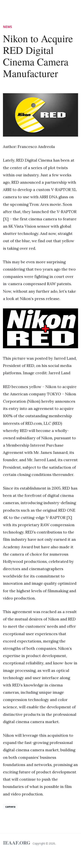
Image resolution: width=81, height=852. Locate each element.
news (7, 27)
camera (10, 806)
